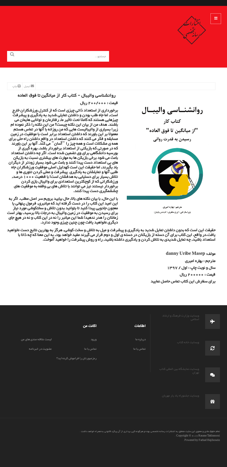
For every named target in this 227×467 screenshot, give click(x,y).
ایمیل (27, 86)
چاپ (14, 86)
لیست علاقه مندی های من (36, 339)
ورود (94, 339)
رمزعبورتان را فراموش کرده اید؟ (76, 358)
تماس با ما (139, 349)
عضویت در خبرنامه (40, 349)
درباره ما (140, 339)
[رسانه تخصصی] (192, 29)
